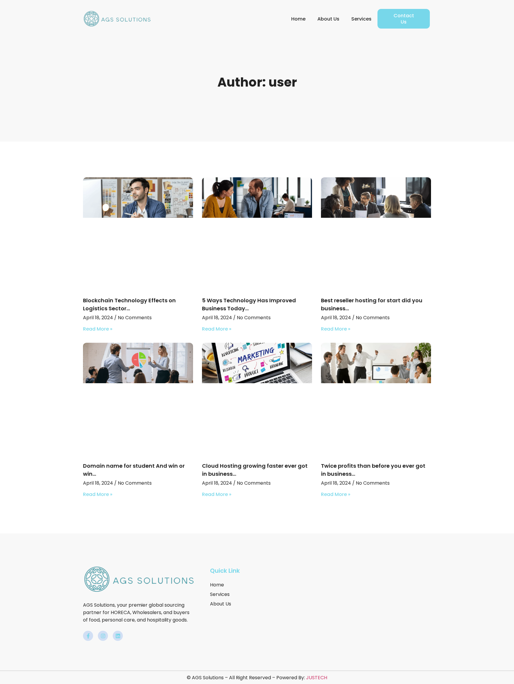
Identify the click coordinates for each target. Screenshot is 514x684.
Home (298, 19)
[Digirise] (117, 18)
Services (361, 19)
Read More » (97, 328)
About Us (328, 19)
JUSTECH (316, 677)
